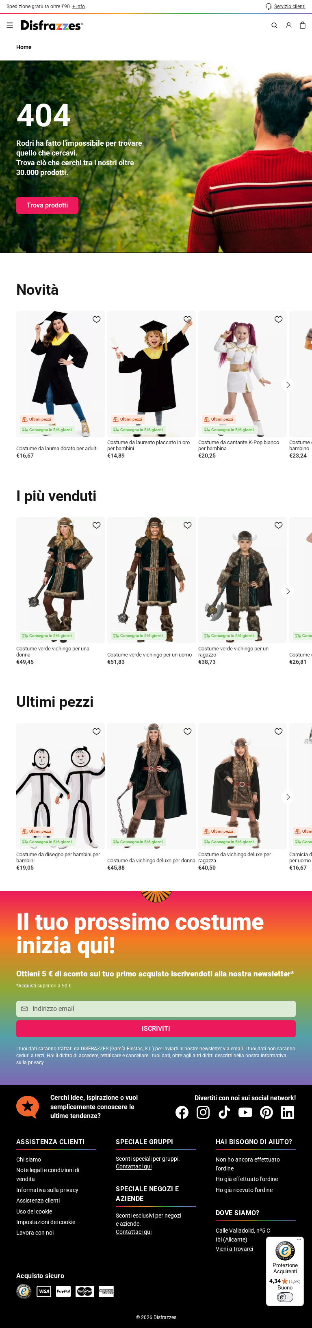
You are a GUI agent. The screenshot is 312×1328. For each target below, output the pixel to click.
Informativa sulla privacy (47, 1190)
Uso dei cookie (34, 1211)
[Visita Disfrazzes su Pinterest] (266, 1112)
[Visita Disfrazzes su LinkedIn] (288, 1112)
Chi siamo (28, 1159)
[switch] (285, 1297)
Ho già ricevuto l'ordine (244, 1190)
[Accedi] (288, 25)
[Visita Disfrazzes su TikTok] (224, 1112)
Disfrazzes (165, 1317)
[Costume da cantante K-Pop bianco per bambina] (242, 374)
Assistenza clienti (38, 1200)
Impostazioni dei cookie (45, 1222)
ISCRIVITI (156, 1028)
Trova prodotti (47, 205)
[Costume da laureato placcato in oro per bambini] (151, 374)
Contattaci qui (134, 1166)
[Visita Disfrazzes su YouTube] (245, 1112)
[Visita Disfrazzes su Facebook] (182, 1112)
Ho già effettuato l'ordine (247, 1179)
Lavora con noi (35, 1232)
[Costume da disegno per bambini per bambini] (60, 786)
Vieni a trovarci (234, 1249)
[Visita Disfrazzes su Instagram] (203, 1112)
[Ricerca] (274, 25)
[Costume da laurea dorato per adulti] (60, 374)
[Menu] (10, 25)
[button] (287, 384)
